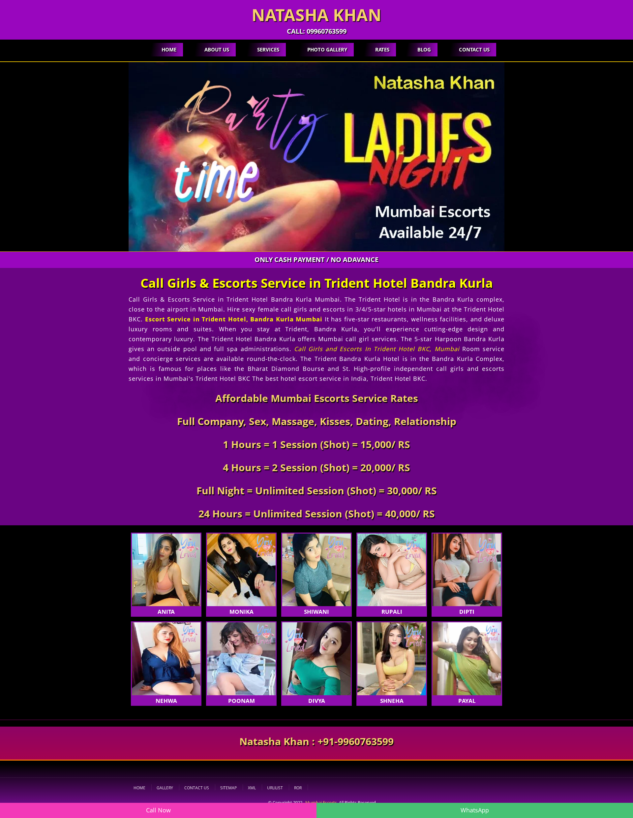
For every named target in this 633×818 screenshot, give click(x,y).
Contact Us (474, 49)
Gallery (165, 788)
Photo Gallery (327, 49)
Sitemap (228, 788)
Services (268, 49)
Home (169, 49)
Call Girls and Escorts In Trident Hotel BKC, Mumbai (377, 349)
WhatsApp (475, 810)
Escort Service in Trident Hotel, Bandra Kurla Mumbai (234, 319)
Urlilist (275, 788)
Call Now (158, 810)
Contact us (196, 788)
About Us (216, 49)
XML (252, 788)
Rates (382, 49)
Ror (298, 788)
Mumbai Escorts (321, 802)
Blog (424, 49)
